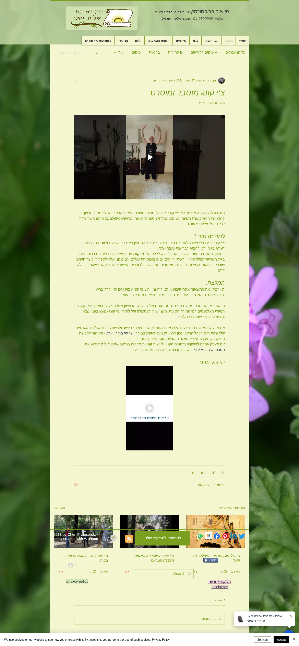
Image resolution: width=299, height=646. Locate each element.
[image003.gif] (208, 536)
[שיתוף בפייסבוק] (223, 472)
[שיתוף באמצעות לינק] (193, 472)
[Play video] (149, 157)
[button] (97, 52)
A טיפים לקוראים (204, 52)
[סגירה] (294, 639)
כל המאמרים (235, 52)
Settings (262, 639)
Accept (281, 639)
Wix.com (91, 539)
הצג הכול (59, 507)
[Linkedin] (233, 536)
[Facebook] (217, 536)
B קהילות (175, 52)
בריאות (154, 52)
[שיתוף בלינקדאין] (203, 472)
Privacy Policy (161, 639)
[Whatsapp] (200, 536)
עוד (120, 52)
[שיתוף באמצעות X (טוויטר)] (213, 472)
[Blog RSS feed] (129, 539)
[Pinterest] (225, 536)
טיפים (136, 52)
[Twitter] (242, 536)
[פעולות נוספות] (76, 80)
